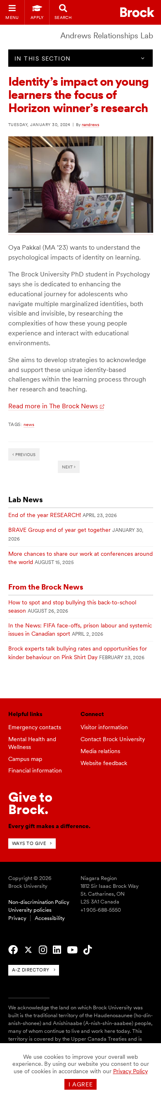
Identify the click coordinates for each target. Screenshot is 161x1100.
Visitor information (104, 727)
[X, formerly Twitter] (28, 950)
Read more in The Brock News (53, 406)
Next (68, 466)
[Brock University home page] (137, 12)
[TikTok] (87, 950)
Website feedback (103, 763)
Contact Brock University (112, 739)
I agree (81, 1084)
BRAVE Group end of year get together (59, 530)
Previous (25, 454)
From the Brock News (45, 587)
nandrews (90, 124)
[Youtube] (72, 950)
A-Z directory (31, 970)
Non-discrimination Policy (38, 902)
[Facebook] (13, 950)
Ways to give (29, 843)
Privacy (17, 918)
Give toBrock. (30, 803)
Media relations (100, 751)
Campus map (25, 759)
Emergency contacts (34, 727)
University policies (30, 910)
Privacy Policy (130, 1071)
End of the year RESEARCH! (44, 515)
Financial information (35, 770)
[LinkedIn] (57, 950)
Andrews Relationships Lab (106, 35)
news (29, 424)
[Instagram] (43, 950)
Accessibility (50, 918)
